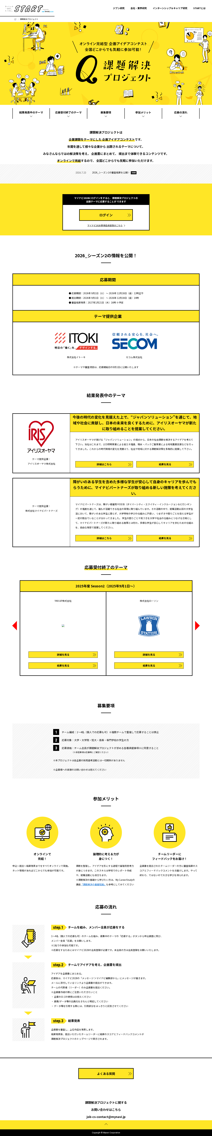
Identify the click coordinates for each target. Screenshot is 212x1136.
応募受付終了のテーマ (68, 112)
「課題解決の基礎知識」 (93, 884)
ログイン (106, 215)
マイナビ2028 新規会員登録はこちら (105, 225)
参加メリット (143, 112)
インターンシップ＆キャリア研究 (170, 8)
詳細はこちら (104, 464)
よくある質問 (106, 1073)
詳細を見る (63, 654)
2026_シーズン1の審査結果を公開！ (111, 172)
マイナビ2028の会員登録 (87, 950)
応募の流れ (180, 112)
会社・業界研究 (139, 8)
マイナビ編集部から (106, 978)
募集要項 (106, 112)
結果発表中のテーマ (31, 112)
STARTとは (199, 8)
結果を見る (165, 464)
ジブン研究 (119, 8)
